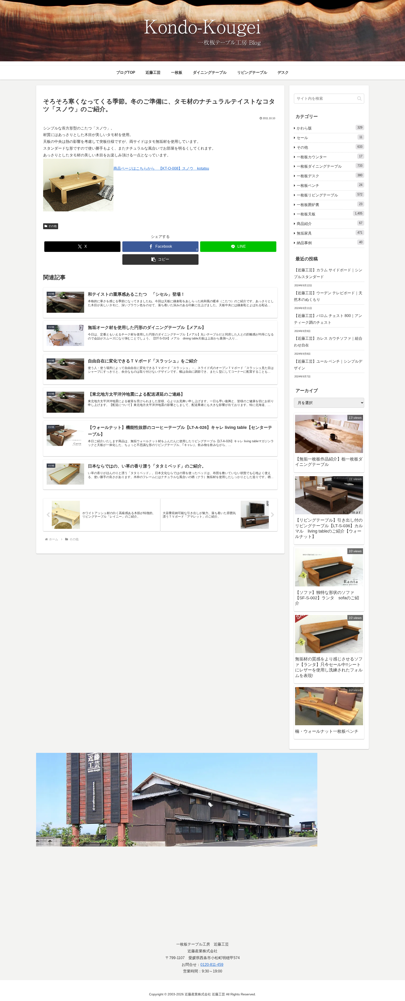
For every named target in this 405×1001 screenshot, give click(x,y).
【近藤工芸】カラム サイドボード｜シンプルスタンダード (328, 273)
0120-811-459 (211, 965)
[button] (160, 259)
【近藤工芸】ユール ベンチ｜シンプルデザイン (328, 364)
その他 (52, 226)
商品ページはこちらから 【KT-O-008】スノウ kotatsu (161, 168)
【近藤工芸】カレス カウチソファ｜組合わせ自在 (328, 341)
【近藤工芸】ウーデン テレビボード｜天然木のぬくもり (328, 296)
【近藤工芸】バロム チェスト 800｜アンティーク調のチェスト (328, 319)
